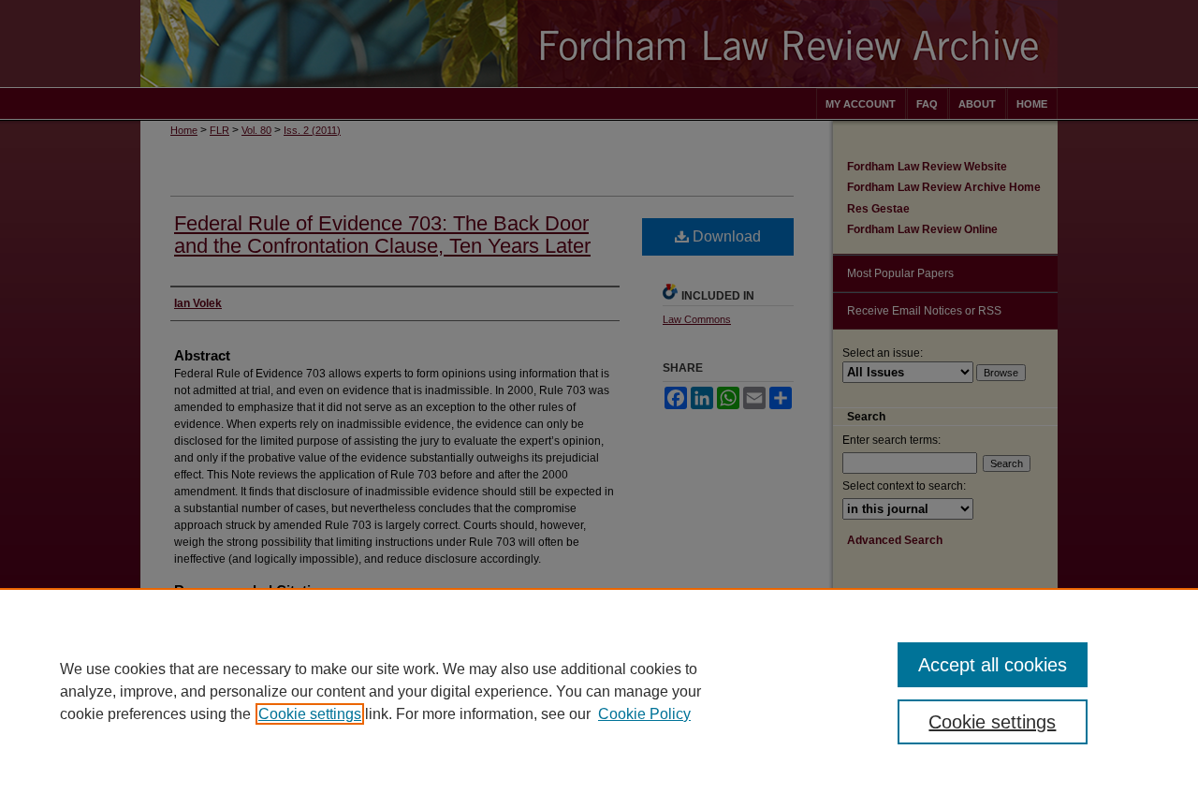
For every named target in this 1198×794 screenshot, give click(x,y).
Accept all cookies (992, 664)
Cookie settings (309, 714)
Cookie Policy (644, 714)
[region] (599, 691)
